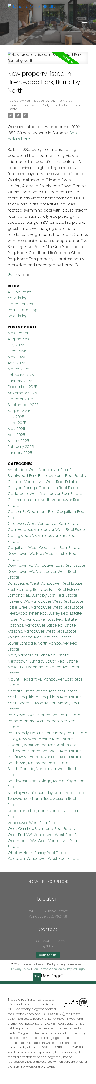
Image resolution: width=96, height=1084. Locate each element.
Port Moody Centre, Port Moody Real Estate (47, 733)
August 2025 (19, 411)
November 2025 (22, 393)
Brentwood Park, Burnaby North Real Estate (44, 107)
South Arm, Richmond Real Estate (38, 763)
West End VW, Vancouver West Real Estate (47, 834)
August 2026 (19, 339)
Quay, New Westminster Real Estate (40, 739)
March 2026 (18, 369)
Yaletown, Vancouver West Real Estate (43, 858)
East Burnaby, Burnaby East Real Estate (43, 589)
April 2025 (16, 434)
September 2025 (23, 404)
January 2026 (20, 381)
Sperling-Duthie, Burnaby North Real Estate (47, 793)
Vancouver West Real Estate (34, 822)
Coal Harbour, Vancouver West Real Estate (47, 529)
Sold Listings (19, 316)
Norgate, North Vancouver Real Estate (43, 691)
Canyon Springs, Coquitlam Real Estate (44, 487)
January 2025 (20, 452)
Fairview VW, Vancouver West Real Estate (46, 601)
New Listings (19, 298)
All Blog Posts (19, 292)
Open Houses (20, 304)
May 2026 (16, 357)
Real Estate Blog (23, 310)
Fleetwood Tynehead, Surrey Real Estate (45, 613)
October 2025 (20, 399)
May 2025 (16, 428)
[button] (48, 955)
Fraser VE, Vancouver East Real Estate (42, 619)
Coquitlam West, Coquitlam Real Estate (44, 547)
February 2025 (21, 446)
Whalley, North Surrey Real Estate (38, 852)
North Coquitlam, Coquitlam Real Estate (44, 697)
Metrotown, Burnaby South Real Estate (43, 661)
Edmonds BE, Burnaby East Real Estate (42, 595)
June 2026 (17, 351)
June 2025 (17, 422)
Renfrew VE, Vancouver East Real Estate (44, 757)
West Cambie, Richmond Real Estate (41, 828)
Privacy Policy (20, 969)
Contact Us (48, 955)
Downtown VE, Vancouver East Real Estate (47, 565)
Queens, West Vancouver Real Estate (42, 745)
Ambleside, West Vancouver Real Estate (44, 469)
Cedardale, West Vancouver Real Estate (45, 493)
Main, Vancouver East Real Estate (38, 655)
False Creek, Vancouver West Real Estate (46, 607)
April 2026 (16, 363)
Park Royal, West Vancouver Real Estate (44, 715)
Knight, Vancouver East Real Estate (40, 637)
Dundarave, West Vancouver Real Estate (45, 583)
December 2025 (23, 386)
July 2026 (16, 345)
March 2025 (18, 440)
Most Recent (19, 333)
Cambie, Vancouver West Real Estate (42, 481)
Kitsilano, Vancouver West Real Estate (42, 631)
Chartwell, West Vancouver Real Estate (43, 523)
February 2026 (21, 375)
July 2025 (16, 416)
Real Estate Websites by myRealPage (59, 969)
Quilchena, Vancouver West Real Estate (44, 751)
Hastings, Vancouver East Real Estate (42, 625)
